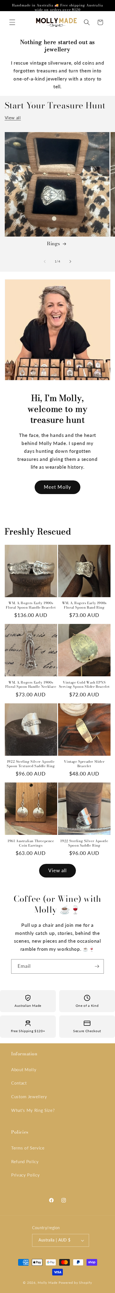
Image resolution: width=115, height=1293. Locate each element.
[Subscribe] (97, 966)
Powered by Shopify (75, 1282)
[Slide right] (70, 261)
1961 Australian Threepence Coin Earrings (31, 843)
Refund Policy (25, 1161)
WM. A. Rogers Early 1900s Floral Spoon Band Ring (84, 605)
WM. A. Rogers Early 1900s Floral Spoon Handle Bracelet (31, 605)
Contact (19, 1082)
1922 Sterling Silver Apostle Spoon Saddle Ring (84, 843)
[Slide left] (45, 261)
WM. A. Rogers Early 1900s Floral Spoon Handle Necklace (30, 684)
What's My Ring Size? (33, 1110)
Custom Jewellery (29, 1096)
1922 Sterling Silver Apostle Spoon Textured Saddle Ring (31, 763)
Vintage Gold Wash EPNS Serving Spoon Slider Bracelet (84, 684)
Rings (53, 243)
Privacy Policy (25, 1174)
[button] (12, 22)
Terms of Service (28, 1147)
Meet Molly (57, 487)
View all (13, 117)
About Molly (23, 1069)
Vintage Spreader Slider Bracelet (84, 763)
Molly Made (48, 1282)
